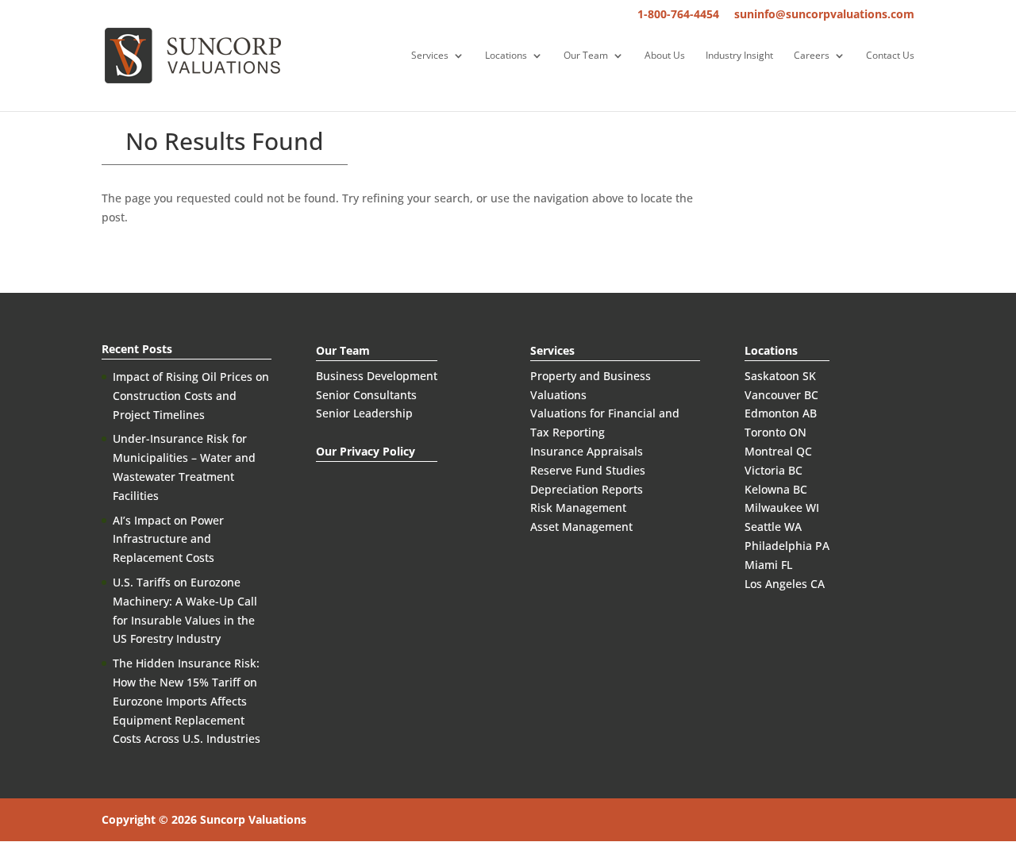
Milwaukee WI (782, 507)
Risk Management (578, 507)
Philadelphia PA (787, 545)
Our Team (586, 56)
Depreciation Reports (586, 489)
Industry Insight (739, 56)
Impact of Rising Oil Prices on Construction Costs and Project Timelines (191, 395)
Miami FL (768, 564)
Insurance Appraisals (586, 451)
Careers (811, 56)
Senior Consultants (366, 394)
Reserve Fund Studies (587, 470)
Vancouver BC (781, 394)
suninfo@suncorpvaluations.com (824, 15)
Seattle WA (773, 526)
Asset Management (581, 526)
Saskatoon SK (780, 375)
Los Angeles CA (785, 583)
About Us (665, 56)
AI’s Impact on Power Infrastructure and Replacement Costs (168, 539)
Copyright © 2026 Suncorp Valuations (204, 819)
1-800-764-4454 (678, 15)
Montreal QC (778, 451)
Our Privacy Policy (365, 451)
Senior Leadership (364, 413)
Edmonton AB (781, 413)
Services (429, 56)
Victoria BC (773, 470)
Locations (506, 56)
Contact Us (890, 56)
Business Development (376, 375)
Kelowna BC (776, 489)
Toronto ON (775, 432)
